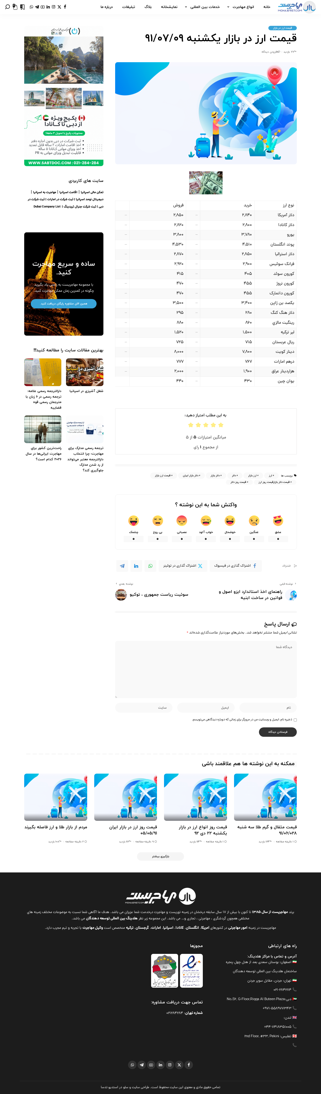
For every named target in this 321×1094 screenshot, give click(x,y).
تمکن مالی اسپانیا (92, 192)
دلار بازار (215, 475)
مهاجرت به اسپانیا (44, 192)
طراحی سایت (140, 1087)
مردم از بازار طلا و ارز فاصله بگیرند (55, 827)
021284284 (174, 1013)
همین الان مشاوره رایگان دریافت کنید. (63, 304)
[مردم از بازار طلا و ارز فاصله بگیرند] (55, 797)
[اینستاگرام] (54, 7)
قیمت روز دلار (238, 482)
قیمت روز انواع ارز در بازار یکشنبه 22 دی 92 (203, 830)
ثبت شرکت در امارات (60, 199)
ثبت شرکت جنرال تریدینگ (80, 206)
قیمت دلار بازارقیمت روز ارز (274, 482)
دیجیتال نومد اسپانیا (89, 199)
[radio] (191, 425)
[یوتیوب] (43, 7)
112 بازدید (124, 842)
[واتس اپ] (31, 7)
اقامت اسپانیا (68, 192)
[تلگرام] (37, 7)
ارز (270, 475)
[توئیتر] (59, 7)
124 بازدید (264, 842)
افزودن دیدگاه (269, 52)
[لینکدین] (48, 7)
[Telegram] (122, 566)
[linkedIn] (136, 566)
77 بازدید (289, 52)
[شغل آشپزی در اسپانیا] (84, 372)
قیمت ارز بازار (163, 475)
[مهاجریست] (296, 7)
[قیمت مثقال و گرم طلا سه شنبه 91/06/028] (265, 797)
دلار (234, 475)
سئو (125, 1087)
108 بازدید (53, 842)
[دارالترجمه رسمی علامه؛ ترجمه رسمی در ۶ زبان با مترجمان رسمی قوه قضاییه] (42, 372)
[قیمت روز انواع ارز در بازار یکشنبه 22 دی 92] (195, 797)
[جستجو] (7, 7)
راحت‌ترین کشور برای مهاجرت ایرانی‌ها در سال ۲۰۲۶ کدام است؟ (43, 454)
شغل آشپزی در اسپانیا (86, 391)
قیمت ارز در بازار (282, 28)
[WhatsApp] (150, 566)
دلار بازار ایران (190, 475)
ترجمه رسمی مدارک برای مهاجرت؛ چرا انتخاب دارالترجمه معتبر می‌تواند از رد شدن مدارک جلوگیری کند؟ (85, 459)
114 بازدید (195, 842)
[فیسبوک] (65, 7)
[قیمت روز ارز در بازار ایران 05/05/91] (125, 797)
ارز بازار (252, 475)
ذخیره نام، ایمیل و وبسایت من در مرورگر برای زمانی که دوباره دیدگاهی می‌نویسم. (242, 719)
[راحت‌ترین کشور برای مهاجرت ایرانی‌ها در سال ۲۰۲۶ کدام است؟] (42, 429)
